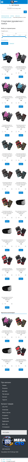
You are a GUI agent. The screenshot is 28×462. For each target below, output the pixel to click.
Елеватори (5, 409)
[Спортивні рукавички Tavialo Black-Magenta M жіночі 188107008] (21, 58)
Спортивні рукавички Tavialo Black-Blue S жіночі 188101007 (21, 98)
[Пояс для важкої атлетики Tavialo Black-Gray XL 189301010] (7, 231)
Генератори (5, 418)
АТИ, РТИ (4, 407)
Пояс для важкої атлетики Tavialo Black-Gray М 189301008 (7, 298)
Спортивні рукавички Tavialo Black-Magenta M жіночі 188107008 (21, 68)
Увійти (4, 459)
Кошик (4, 461)
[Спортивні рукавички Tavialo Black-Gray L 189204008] (21, 231)
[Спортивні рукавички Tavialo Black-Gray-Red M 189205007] (7, 260)
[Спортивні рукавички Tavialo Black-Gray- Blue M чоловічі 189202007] (21, 174)
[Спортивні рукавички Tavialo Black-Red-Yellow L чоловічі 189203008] (21, 145)
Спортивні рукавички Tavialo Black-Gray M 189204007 (21, 270)
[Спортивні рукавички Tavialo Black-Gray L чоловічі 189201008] (21, 116)
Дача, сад (4, 424)
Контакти (4, 397)
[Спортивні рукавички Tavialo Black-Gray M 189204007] (21, 260)
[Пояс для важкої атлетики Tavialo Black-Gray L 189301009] (21, 203)
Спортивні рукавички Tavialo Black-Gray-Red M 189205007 (7, 270)
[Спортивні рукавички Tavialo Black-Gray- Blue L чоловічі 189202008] (7, 145)
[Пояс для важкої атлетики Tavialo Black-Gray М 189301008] (7, 289)
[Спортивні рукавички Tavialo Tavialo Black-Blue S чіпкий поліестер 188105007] (7, 58)
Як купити (4, 388)
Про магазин (5, 394)
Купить (7, 78)
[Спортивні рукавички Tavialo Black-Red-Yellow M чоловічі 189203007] (7, 203)
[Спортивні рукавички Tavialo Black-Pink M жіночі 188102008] (7, 88)
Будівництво (5, 421)
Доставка (4, 391)
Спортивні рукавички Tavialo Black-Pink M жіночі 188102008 (7, 98)
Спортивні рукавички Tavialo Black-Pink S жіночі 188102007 (7, 126)
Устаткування (5, 427)
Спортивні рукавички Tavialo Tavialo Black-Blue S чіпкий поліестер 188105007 (7, 68)
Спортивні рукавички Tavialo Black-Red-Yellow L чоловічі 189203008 (20, 155)
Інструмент (5, 415)
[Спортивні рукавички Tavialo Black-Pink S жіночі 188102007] (7, 116)
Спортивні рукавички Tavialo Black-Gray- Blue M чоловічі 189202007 (20, 184)
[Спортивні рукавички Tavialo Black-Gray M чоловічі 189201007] (7, 174)
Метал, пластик (6, 412)
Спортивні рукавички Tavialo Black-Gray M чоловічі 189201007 (7, 184)
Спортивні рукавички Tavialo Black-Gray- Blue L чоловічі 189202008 (7, 155)
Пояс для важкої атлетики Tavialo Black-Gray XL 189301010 (7, 241)
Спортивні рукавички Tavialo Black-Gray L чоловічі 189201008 (21, 126)
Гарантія (4, 400)
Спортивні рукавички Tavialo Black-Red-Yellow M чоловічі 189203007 (7, 212)
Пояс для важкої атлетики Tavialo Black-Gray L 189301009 (21, 212)
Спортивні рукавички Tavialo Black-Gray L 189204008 (21, 241)
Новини (4, 385)
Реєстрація (8, 459)
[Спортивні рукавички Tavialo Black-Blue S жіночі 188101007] (21, 88)
